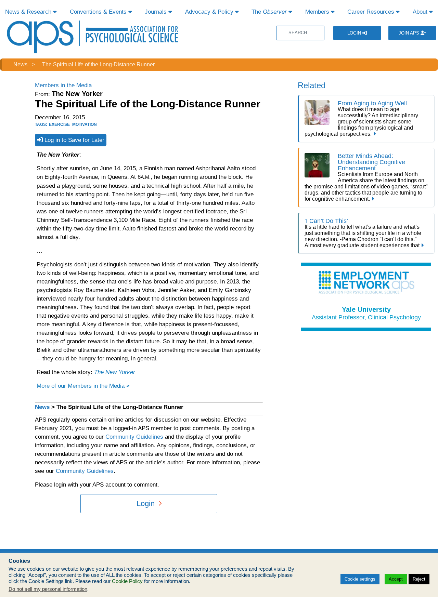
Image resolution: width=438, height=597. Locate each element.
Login (354, 33)
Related (311, 85)
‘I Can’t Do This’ (326, 220)
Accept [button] (396, 579)
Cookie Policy (127, 581)
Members (318, 12)
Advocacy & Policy (210, 12)
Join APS (410, 33)
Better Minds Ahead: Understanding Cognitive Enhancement (371, 162)
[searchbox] (300, 33)
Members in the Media (63, 85)
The (269, 12)
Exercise (59, 124)
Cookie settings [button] (360, 579)
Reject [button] (419, 579)
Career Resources (371, 12)
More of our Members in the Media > (83, 386)
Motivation (84, 124)
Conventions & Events (99, 12)
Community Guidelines (134, 437)
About (421, 12)
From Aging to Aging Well (372, 103)
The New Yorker (114, 372)
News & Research (29, 12)
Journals (156, 12)
